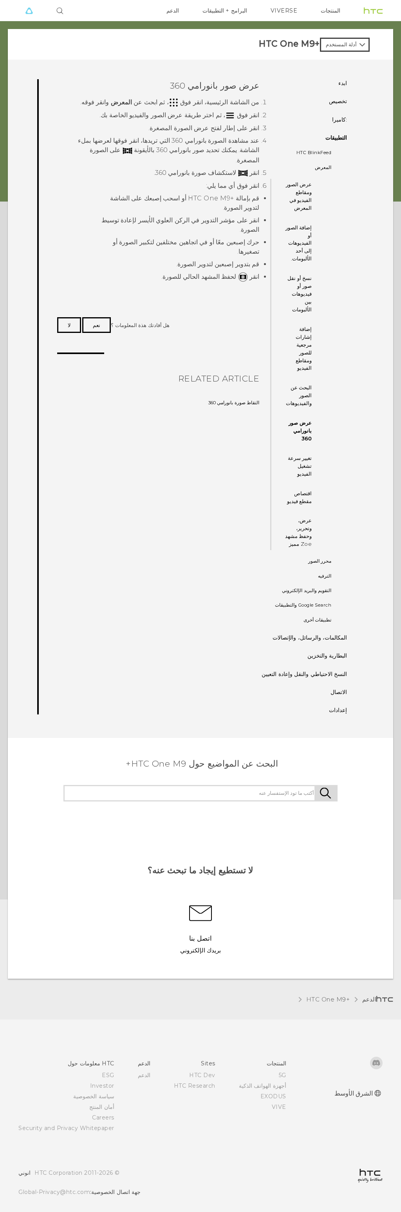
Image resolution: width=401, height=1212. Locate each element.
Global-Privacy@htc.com (54, 1192)
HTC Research (194, 1085)
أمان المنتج (101, 1106)
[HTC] (373, 10)
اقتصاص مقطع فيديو (299, 497)
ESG (108, 1075)
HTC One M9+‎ (328, 999)
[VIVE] (29, 10)
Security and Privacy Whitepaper (66, 1128)
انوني (24, 1172)
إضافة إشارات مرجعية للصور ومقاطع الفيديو (304, 348)
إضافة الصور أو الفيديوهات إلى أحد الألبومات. (298, 243)
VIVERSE (284, 10)
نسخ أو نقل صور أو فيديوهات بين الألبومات (299, 294)
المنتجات (330, 10)
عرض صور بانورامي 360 (300, 431)
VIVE (279, 1106)
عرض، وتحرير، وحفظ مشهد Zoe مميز (298, 532)
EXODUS (273, 1096)
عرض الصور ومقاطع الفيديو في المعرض (299, 196)
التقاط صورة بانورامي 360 (234, 402)
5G (282, 1075)
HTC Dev (202, 1075)
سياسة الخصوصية (93, 1096)
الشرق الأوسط (353, 1093)
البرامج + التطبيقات (224, 10)
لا (69, 325)
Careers (103, 1117)
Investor (102, 1085)
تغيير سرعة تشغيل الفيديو (300, 466)
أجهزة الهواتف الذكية (262, 1085)
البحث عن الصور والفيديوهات (299, 395)
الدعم (172, 10)
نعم (96, 325)
